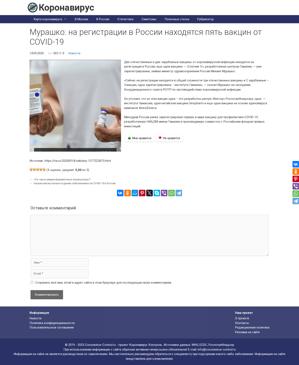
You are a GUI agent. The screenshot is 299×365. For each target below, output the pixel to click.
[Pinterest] (142, 193)
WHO (195, 345)
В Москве (81, 19)
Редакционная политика (252, 327)
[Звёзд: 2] (34, 169)
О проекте (242, 318)
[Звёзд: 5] (44, 169)
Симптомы (149, 19)
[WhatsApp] (171, 193)
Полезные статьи (177, 19)
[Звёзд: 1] (31, 169)
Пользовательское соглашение (51, 327)
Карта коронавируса (48, 19)
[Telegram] (179, 193)
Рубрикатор (205, 19)
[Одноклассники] (127, 193)
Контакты (242, 323)
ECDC (203, 345)
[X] (149, 193)
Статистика (125, 19)
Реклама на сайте (247, 332)
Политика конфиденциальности (52, 323)
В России (102, 19)
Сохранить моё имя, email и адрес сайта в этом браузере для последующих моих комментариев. (103, 282)
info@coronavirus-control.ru (217, 349)
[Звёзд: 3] (37, 169)
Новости (74, 53)
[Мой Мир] (135, 193)
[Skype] (157, 193)
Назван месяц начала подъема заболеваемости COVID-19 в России (75, 183)
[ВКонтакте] (120, 193)
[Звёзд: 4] (41, 169)
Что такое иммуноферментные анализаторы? (62, 179)
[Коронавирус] (32, 7)
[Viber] (164, 193)
